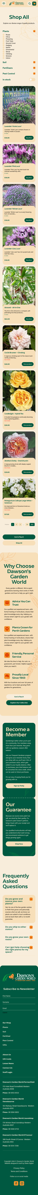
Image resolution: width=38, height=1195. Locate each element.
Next (32, 524)
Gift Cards (7, 1059)
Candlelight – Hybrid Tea (13, 414)
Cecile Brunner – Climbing (14, 352)
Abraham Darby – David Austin (16, 461)
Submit (5, 1012)
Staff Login (7, 1072)
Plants (5, 1027)
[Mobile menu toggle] (4, 3)
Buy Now (29, 138)
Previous (7, 524)
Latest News (8, 1063)
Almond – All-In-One (12, 307)
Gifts (5, 1045)
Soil (4, 1031)
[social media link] (16, 1183)
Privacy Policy (19, 1168)
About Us (7, 1054)
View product (28, 364)
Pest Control (8, 1040)
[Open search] (30, 3)
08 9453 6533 (13, 1093)
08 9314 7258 (13, 1146)
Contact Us (7, 1068)
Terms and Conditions (19, 1171)
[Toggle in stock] (32, 79)
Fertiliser (6, 1036)
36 (27, 524)
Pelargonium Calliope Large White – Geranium (18, 501)
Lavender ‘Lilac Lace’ (12, 248)
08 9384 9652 (13, 1112)
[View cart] (34, 4)
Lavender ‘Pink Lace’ (12, 166)
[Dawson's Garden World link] (19, 977)
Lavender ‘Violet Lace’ (12, 126)
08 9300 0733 (13, 1129)
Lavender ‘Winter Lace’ (13, 209)
